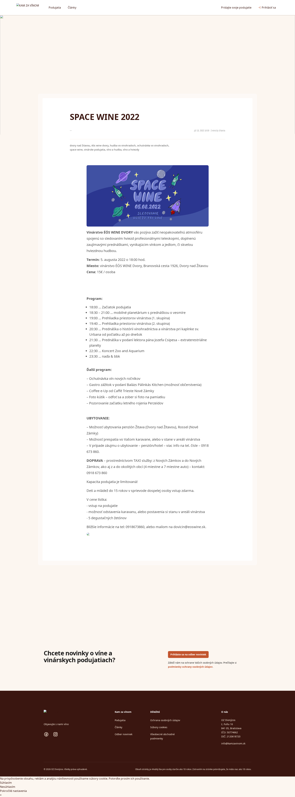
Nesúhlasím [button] (7, 787)
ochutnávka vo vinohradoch (152, 145)
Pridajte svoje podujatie (236, 7)
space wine (76, 149)
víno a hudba (114, 149)
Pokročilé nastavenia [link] (13, 791)
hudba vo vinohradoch (123, 145)
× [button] (1, 795)
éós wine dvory (100, 145)
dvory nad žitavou (80, 145)
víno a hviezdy (131, 149)
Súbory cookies (158, 727)
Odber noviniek (123, 734)
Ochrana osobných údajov (165, 720)
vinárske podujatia (94, 149)
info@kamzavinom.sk (233, 743)
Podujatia (55, 7)
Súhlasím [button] (6, 783)
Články (72, 7)
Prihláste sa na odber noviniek (188, 654)
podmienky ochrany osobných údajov (190, 666)
